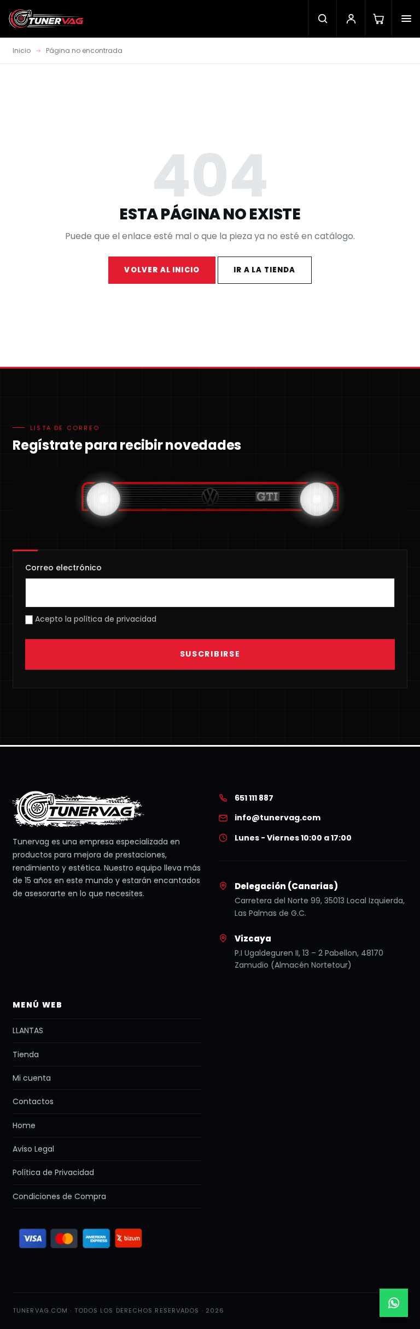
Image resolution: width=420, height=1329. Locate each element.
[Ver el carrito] (378, 18)
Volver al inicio (162, 270)
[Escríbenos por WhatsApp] (394, 1303)
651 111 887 (254, 797)
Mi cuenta (32, 1077)
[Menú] (406, 18)
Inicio (22, 50)
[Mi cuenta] (350, 18)
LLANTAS (28, 1030)
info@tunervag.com (277, 817)
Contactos (33, 1101)
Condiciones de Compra (59, 1196)
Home (24, 1125)
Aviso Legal (33, 1148)
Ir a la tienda (264, 270)
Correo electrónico (63, 567)
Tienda (26, 1054)
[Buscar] (322, 18)
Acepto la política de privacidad (94, 618)
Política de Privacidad (53, 1172)
